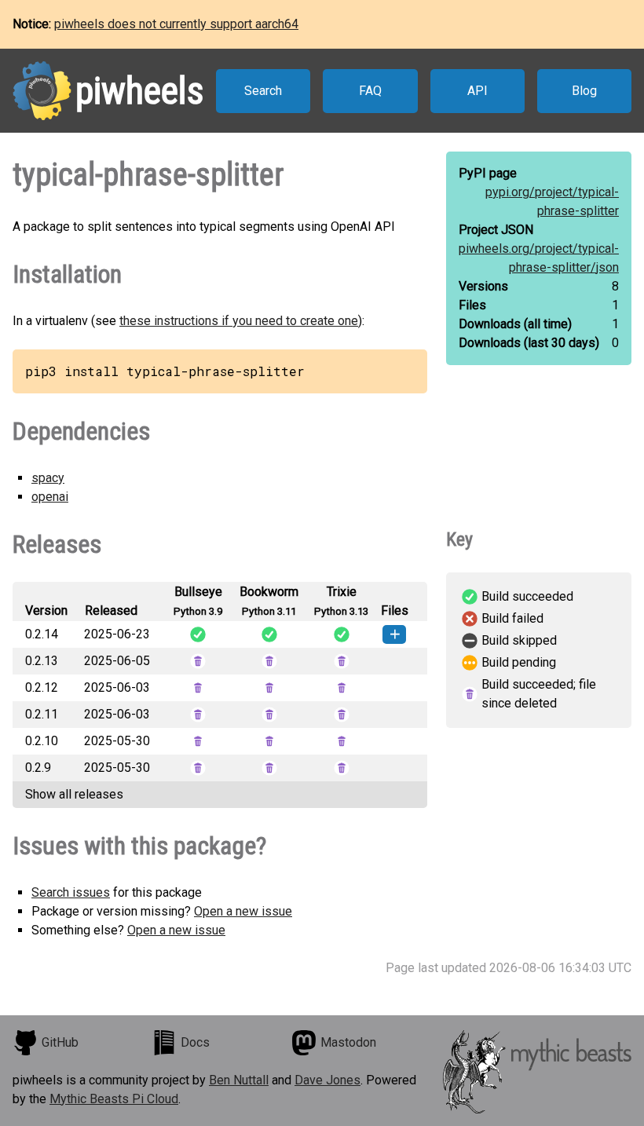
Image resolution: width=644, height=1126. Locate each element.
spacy (47, 477)
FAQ (370, 90)
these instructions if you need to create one (238, 320)
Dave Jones (327, 1080)
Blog (584, 90)
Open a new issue (243, 911)
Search (263, 90)
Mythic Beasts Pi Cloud (113, 1098)
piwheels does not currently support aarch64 (176, 23)
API (477, 90)
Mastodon (348, 1042)
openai (49, 496)
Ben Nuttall (239, 1080)
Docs (195, 1042)
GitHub (60, 1042)
